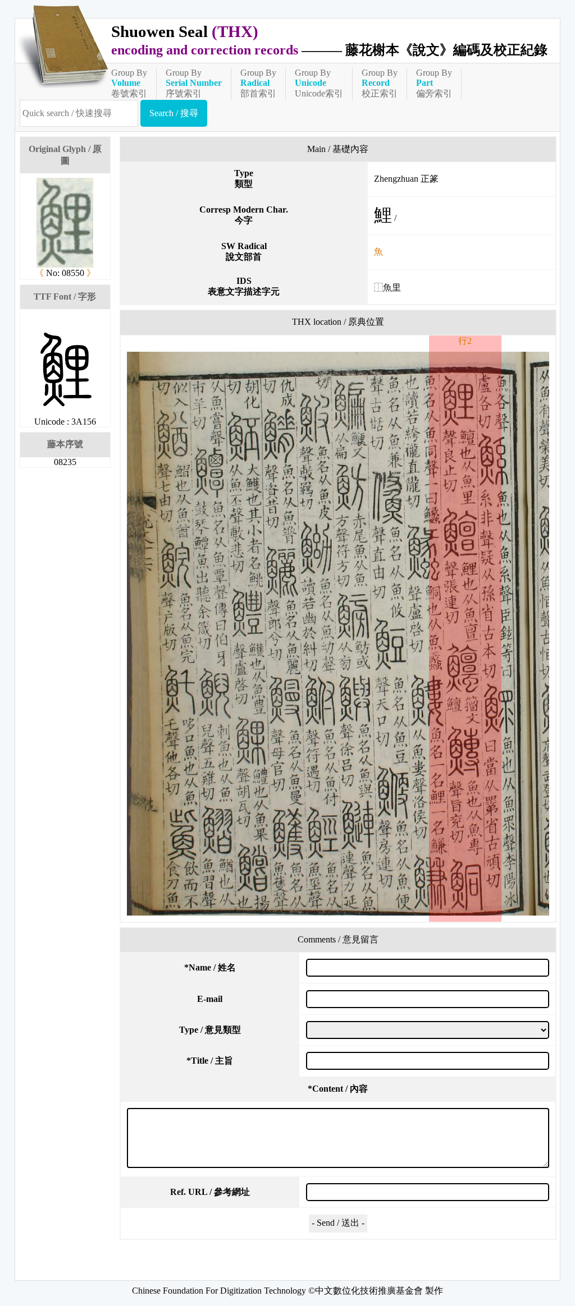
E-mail (209, 999)
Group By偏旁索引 (434, 83)
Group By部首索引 (258, 83)
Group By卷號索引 (129, 83)
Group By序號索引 (194, 83)
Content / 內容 (338, 1088)
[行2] (338, 634)
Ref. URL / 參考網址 (210, 1192)
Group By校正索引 (380, 83)
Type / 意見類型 (210, 1029)
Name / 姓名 (210, 967)
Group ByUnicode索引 (319, 83)
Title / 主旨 (209, 1060)
